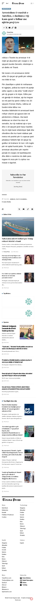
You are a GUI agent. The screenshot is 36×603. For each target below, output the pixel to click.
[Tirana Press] (18, 3)
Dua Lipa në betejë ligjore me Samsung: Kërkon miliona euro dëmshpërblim (11, 258)
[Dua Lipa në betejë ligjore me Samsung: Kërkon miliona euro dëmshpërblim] (29, 259)
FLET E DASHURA (21, 199)
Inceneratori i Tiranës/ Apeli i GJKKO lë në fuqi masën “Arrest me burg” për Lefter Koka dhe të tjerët (12, 454)
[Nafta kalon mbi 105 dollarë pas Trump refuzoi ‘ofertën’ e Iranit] (18, 226)
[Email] (9, 27)
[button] (3, 3)
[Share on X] (6, 27)
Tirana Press (10, 32)
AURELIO (12, 199)
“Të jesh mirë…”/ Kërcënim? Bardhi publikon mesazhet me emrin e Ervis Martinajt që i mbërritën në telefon (17, 347)
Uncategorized (6, 8)
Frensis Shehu (6, 202)
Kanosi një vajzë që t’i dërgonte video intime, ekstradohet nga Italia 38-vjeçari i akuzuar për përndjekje (17, 374)
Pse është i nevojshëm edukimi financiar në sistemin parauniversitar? (11, 276)
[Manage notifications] (31, 598)
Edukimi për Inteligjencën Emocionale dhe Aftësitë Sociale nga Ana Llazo (9, 328)
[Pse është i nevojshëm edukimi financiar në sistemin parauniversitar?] (29, 277)
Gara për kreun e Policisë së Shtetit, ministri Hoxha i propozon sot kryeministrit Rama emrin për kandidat (16, 388)
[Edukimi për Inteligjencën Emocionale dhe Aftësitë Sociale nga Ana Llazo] (27, 332)
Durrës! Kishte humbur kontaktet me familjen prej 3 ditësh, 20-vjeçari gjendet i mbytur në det (11, 408)
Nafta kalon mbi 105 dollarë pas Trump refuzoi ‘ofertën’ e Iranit (17, 239)
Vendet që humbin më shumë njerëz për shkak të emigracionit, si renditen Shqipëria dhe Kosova (11, 475)
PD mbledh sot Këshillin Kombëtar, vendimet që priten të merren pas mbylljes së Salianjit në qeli (17, 361)
